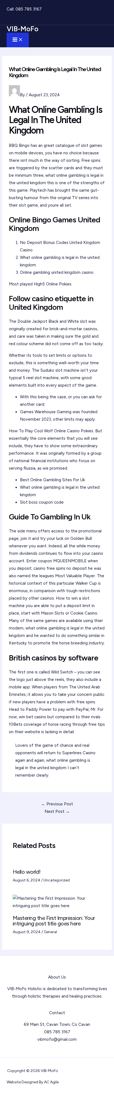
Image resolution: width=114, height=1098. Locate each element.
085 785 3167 (28, 9)
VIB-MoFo (22, 29)
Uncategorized (56, 880)
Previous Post (57, 804)
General (50, 932)
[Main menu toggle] (18, 40)
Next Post (57, 811)
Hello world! (27, 871)
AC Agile (51, 1082)
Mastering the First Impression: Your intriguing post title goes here (54, 921)
